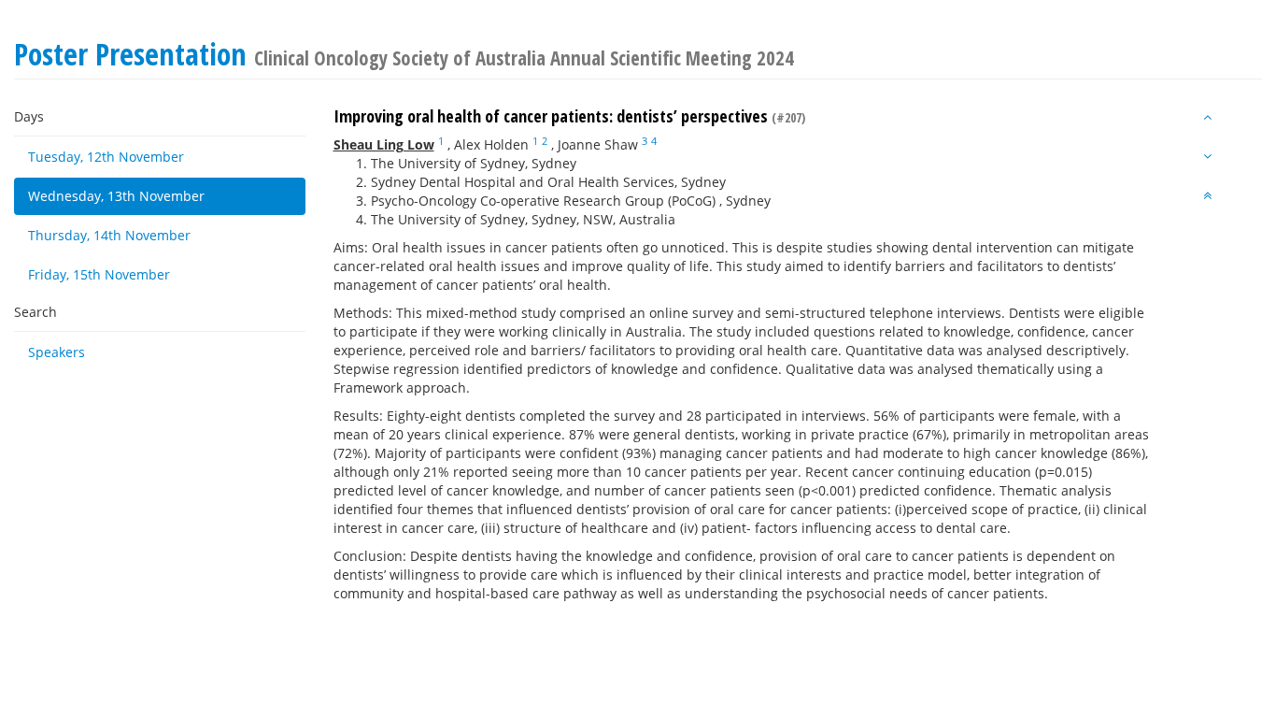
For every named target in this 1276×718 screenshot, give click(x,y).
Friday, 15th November (99, 274)
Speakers (56, 352)
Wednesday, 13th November (116, 196)
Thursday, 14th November (109, 235)
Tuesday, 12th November (106, 156)
